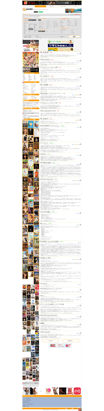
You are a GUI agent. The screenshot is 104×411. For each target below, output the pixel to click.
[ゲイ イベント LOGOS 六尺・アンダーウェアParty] (24, 377)
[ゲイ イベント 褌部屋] (36, 179)
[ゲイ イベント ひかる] (24, 359)
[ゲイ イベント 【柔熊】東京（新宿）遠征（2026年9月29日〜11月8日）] (37, 369)
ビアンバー (55, 21)
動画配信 (32, 91)
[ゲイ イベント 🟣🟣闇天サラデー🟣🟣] (30, 228)
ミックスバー (48, 21)
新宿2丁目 (30, 27)
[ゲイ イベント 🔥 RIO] (30, 359)
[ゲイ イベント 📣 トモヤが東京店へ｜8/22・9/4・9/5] (36, 280)
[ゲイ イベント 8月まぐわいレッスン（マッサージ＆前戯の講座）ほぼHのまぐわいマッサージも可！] (30, 263)
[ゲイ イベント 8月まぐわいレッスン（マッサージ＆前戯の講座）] (25, 193)
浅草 (29, 26)
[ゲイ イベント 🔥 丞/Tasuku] (30, 372)
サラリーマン (70, 22)
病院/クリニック (56, 26)
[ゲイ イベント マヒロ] (24, 323)
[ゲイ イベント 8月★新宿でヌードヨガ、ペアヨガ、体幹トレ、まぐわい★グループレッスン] (33, 286)
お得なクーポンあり (39, 37)
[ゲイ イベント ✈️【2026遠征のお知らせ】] (36, 132)
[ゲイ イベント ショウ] (25, 145)
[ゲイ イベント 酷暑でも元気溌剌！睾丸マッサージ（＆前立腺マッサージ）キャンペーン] (30, 195)
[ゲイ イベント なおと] (27, 377)
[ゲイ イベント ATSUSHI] (30, 250)
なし (54, 31)
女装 (32, 88)
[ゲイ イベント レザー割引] (33, 318)
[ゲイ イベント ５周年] (30, 124)
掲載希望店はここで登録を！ (27, 110)
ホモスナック (33, 84)
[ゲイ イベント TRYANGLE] (37, 323)
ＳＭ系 (62, 25)
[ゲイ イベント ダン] (29, 287)
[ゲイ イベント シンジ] (25, 275)
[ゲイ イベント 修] (25, 179)
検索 (74, 36)
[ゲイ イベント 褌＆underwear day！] (33, 296)
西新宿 (35, 27)
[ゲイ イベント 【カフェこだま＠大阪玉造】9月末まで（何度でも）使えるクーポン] (36, 228)
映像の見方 (33, 96)
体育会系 (62, 22)
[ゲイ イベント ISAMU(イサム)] (24, 319)
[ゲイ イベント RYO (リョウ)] (25, 156)
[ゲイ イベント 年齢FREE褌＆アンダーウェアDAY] (36, 145)
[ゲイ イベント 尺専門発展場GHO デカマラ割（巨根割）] (34, 379)
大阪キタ (25, 30)
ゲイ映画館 (25, 92)
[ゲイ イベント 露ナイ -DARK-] (34, 376)
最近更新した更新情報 (27, 37)
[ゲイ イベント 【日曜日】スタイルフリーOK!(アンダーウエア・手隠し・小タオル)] (29, 309)
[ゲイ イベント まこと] (33, 323)
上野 (24, 26)
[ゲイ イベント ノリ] (29, 304)
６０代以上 (73, 32)
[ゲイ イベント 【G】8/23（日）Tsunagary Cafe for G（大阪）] (29, 327)
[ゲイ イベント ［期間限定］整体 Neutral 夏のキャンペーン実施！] (25, 138)
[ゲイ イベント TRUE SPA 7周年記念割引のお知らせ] (36, 124)
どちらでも (40, 31)
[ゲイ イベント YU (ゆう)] (36, 139)
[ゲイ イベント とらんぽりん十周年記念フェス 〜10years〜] (27, 364)
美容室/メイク (25, 87)
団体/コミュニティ (42, 28)
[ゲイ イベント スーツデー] (24, 363)
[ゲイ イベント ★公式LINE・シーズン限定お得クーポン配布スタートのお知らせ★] (30, 188)
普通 (75, 22)
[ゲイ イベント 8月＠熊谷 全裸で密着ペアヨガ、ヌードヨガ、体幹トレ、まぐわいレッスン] (36, 274)
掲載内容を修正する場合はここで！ (28, 111)
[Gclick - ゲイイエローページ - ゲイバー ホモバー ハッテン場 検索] (29, 2)
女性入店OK (62, 26)
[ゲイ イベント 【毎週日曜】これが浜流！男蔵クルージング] (29, 300)
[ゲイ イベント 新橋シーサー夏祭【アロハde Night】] (25, 267)
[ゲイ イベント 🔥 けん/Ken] (34, 363)
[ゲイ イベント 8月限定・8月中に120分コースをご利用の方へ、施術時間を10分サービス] (30, 162)
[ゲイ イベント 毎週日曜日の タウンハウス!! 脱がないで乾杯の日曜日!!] (37, 287)
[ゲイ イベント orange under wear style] (24, 287)
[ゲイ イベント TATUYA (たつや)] (29, 296)
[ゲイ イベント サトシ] (34, 372)
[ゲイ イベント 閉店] (24, 348)
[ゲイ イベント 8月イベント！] (30, 223)
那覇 (24, 33)
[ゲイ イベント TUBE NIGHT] (24, 303)
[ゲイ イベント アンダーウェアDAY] (36, 203)
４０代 (72, 31)
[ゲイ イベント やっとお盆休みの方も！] (25, 247)
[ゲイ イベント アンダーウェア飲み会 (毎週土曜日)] (25, 261)
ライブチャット (33, 89)
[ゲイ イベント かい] (37, 302)
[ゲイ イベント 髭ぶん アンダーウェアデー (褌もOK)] (37, 308)
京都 (34, 29)
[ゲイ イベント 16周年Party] (37, 337)
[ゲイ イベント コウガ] (36, 220)
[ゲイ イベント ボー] (29, 331)
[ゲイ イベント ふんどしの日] (29, 323)
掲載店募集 (25, 98)
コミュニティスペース (26, 89)
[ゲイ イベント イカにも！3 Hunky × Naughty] (36, 252)
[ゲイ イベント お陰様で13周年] (25, 161)
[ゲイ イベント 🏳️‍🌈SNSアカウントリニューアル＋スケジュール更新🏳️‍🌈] (30, 274)
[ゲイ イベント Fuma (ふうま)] (30, 268)
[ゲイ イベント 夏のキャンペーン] (25, 172)
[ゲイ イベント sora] (25, 210)
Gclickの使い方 (25, 97)
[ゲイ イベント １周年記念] (30, 257)
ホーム (29, 6)
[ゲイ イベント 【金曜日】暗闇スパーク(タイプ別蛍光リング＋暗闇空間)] (37, 372)
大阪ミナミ (30, 30)
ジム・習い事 (56, 25)
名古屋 (30, 29)
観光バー (24, 85)
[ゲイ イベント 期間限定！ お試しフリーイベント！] (36, 247)
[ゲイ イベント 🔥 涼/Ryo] (30, 378)
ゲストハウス (33, 85)
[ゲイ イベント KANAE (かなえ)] (36, 166)
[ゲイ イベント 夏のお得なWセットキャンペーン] (36, 235)
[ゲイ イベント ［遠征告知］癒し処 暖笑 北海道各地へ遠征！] (36, 153)
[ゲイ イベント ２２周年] (24, 337)
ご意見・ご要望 (33, 98)
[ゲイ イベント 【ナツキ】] (25, 199)
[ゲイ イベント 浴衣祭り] (30, 210)
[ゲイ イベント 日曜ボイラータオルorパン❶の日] (24, 313)
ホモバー (24, 84)
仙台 (29, 25)
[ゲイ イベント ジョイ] (24, 298)
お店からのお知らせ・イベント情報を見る (32, 381)
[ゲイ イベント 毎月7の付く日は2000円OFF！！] (30, 376)
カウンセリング (33, 90)
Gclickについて (25, 96)
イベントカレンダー (75, 6)
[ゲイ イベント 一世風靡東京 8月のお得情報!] (36, 212)
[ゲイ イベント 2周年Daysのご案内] (37, 342)
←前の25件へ (50, 340)
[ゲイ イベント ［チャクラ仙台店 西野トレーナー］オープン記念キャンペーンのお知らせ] (36, 173)
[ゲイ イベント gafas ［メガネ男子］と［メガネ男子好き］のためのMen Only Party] (30, 203)
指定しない (26, 23)
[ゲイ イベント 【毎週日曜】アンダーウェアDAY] (29, 313)
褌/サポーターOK (70, 25)
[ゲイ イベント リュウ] (30, 147)
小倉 (34, 31)
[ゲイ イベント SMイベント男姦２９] (30, 374)
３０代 (62, 31)
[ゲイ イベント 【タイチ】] (36, 190)
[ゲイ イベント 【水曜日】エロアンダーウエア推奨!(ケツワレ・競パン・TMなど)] (37, 379)
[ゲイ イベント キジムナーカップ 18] (29, 348)
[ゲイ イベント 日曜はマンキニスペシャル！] (24, 308)
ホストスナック (41, 22)
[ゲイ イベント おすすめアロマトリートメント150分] (34, 365)
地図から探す (52, 6)
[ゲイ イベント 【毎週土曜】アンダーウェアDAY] (36, 207)
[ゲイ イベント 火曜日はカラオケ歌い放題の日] (27, 359)
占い (24, 90)
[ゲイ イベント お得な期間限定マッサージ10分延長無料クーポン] (25, 205)
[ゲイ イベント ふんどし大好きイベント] (36, 184)
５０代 (62, 32)
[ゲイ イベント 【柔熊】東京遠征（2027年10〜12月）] (37, 365)
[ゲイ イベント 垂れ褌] (36, 241)
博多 (29, 31)
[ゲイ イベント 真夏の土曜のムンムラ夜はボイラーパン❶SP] (25, 186)
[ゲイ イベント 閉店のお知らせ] (29, 337)
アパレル (47, 26)
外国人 (76, 25)
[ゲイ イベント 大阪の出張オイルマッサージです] (30, 243)
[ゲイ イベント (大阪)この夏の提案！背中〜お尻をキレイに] (25, 220)
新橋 (34, 26)
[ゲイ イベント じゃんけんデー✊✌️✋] (27, 368)
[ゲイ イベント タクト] (30, 368)
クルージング (56, 22)
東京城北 (35, 25)
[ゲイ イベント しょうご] (30, 363)
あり (47, 31)
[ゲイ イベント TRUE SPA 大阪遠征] (30, 168)
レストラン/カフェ (49, 25)
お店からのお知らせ (63, 6)
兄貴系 (69, 21)
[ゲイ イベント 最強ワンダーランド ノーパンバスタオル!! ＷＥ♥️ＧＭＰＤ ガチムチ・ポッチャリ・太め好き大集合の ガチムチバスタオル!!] (36, 197)
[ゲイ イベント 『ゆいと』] (33, 291)
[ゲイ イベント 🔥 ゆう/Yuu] (30, 181)
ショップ (40, 25)
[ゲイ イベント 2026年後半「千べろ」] (24, 373)
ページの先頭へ (75, 408)
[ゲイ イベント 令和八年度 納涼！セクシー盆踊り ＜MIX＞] (36, 267)
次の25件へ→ (70, 340)
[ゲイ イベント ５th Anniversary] (33, 348)
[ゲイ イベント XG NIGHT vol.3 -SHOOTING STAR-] (33, 302)
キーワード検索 (33, 97)
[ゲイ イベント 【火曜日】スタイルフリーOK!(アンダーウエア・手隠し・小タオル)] (37, 362)
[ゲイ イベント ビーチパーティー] (33, 337)
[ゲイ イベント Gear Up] (30, 155)
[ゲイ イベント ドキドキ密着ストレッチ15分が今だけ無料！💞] (30, 131)
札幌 (24, 25)
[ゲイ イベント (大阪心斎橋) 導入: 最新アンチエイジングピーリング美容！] (25, 231)
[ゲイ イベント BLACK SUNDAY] (33, 308)
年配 (61, 21)
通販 (24, 91)
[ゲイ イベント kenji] (29, 317)
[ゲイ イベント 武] (29, 292)
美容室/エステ (41, 26)
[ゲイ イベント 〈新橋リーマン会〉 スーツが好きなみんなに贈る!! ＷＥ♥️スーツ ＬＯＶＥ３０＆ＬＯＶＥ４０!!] (27, 373)
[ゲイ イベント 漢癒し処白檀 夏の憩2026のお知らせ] (36, 160)
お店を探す (40, 6)
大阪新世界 (35, 30)
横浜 (24, 29)
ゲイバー (40, 21)
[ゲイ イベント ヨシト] (37, 332)
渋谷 (24, 27)
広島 (24, 31)
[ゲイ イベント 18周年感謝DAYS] (37, 355)
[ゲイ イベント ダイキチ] (24, 327)
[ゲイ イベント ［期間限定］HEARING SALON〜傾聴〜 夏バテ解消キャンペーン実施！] (30, 139)
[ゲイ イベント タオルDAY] (34, 358)
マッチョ (76, 21)
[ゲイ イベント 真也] (24, 368)
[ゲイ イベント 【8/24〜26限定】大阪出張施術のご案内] (34, 370)
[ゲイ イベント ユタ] (33, 327)
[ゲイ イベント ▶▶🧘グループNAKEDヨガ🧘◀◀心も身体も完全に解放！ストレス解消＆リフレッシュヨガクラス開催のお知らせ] (37, 297)
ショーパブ (48, 22)
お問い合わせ (69, 408)
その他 (47, 28)
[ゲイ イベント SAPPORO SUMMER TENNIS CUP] (33, 354)
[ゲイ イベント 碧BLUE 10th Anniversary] (30, 174)
